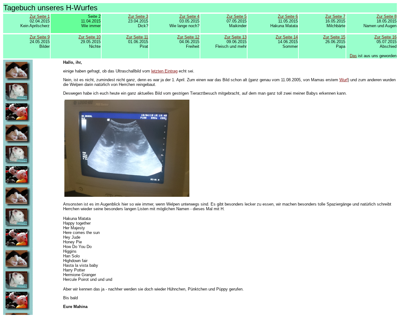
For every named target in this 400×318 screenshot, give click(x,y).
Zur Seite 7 (335, 16)
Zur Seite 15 (334, 37)
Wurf (343, 79)
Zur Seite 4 (189, 16)
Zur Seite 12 (188, 37)
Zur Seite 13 (235, 37)
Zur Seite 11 (137, 37)
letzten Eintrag (164, 71)
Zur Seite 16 (385, 37)
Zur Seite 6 (288, 16)
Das (353, 55)
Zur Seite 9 (40, 37)
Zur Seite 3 (138, 16)
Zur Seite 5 (237, 16)
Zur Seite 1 (40, 16)
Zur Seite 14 (287, 37)
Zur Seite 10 (89, 37)
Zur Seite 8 (387, 16)
